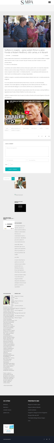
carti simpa (8, 55)
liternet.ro (5, 407)
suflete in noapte (15, 130)
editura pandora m (15, 128)
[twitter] (47, 439)
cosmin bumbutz (19, 305)
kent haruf (34, 128)
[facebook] (44, 439)
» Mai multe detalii (7, 385)
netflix (41, 128)
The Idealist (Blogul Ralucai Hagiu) (36, 418)
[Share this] (38, 136)
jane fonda (26, 128)
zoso (16, 320)
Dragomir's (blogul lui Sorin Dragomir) (37, 412)
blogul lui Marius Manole (34, 407)
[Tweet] (45, 136)
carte (7, 128)
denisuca (5, 404)
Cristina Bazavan (15, 55)
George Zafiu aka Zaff (20, 313)
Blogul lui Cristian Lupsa (34, 404)
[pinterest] (49, 439)
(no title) (17, 257)
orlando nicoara (7, 410)
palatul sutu (6, 412)
